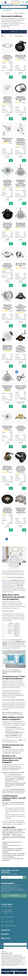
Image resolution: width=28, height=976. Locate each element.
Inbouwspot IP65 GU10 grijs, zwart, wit (20, 265)
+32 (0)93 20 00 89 (8, 917)
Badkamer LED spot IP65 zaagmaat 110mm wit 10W (7, 307)
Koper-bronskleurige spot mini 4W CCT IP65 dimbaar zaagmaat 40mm (20, 348)
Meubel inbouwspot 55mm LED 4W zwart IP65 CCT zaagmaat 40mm (20, 307)
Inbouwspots (9, 13)
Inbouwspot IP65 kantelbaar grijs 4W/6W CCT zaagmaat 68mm (21, 510)
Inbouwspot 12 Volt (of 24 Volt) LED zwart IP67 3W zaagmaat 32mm (7, 225)
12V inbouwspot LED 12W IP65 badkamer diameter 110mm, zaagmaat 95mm (21, 183)
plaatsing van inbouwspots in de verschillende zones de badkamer (12, 671)
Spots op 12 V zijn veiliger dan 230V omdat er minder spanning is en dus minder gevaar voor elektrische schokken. (13, 856)
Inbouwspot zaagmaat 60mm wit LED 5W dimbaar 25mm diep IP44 (7, 183)
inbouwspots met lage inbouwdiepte (11, 768)
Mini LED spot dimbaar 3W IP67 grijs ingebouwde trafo (7, 468)
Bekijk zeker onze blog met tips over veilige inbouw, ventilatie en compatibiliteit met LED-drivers (15, 784)
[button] (4, 951)
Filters (13, 31)
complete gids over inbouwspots (16, 577)
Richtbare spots (14, 693)
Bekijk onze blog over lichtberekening (11, 712)
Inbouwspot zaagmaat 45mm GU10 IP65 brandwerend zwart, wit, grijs (7, 99)
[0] (26, 2)
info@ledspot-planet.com (10, 925)
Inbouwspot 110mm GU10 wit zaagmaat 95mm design (7, 57)
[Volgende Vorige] (20, 539)
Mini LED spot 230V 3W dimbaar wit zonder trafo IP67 (20, 99)
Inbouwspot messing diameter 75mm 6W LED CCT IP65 (20, 428)
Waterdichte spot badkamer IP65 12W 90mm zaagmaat (7, 388)
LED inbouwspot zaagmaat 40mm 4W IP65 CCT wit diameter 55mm (7, 347)
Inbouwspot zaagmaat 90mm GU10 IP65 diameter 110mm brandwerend (21, 141)
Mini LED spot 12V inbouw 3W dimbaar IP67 (7, 140)
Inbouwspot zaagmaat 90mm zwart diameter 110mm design (7, 510)
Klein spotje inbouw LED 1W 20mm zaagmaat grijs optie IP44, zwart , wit (20, 469)
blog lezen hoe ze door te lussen (12, 752)
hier (17, 965)
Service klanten (14, 895)
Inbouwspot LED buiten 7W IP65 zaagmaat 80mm (21, 224)
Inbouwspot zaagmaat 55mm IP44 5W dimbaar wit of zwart (7, 265)
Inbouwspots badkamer (19, 13)
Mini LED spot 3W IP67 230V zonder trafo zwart (20, 57)
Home (2, 13)
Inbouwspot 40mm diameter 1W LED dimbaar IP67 (20, 387)
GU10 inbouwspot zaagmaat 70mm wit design (7, 428)
